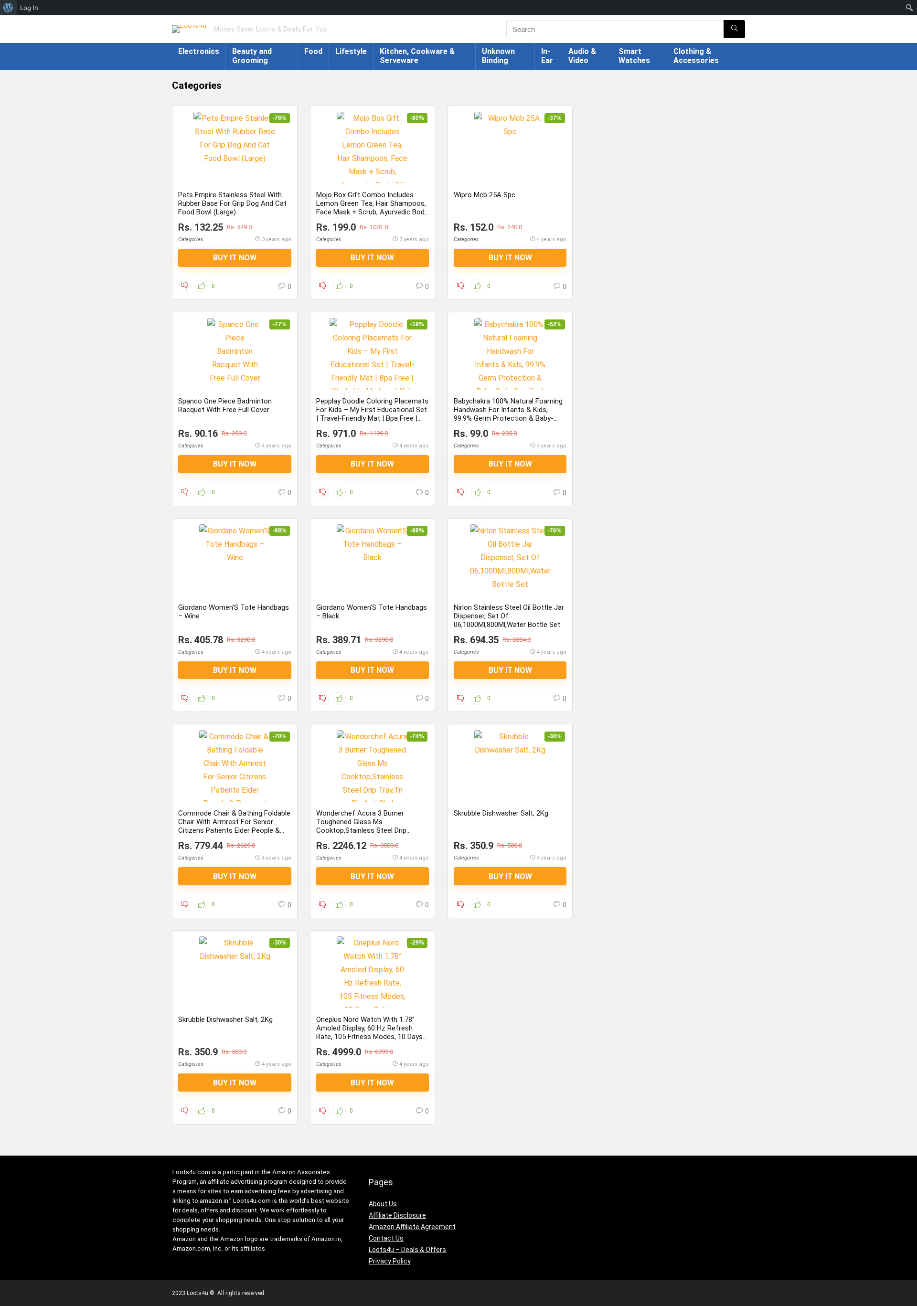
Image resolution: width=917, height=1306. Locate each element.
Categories (190, 239)
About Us (383, 1204)
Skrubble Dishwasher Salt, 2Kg (501, 813)
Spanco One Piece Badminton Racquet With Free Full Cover (225, 405)
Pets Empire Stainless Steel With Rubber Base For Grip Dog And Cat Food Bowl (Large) (232, 203)
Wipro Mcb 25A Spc (484, 195)
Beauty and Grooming (252, 56)
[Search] (734, 29)
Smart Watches (634, 56)
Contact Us (386, 1238)
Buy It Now (234, 257)
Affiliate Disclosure (397, 1215)
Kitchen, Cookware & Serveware (417, 56)
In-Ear (547, 56)
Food (313, 51)
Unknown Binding (498, 56)
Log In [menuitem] (29, 7)
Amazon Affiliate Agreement (412, 1227)
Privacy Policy (390, 1261)
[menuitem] (8, 7)
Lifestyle (351, 51)
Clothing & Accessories (696, 56)
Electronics (198, 51)
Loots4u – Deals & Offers (407, 1249)
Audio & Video (582, 56)
